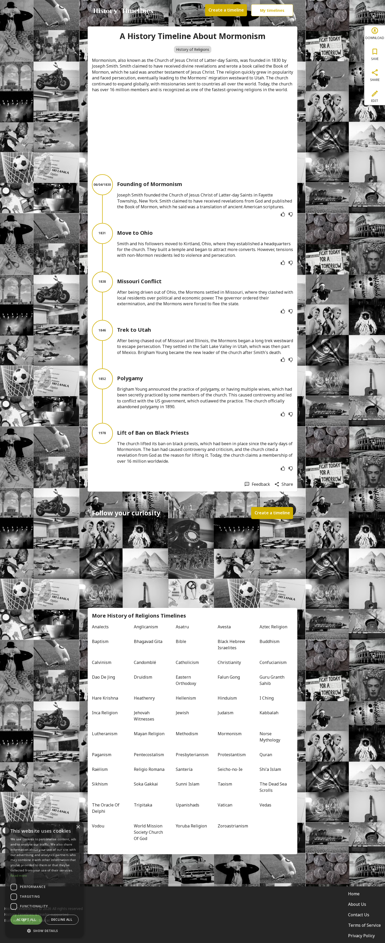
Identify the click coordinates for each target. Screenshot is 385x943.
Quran (266, 754)
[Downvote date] (290, 214)
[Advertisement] (192, 133)
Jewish (182, 713)
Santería (184, 769)
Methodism (187, 734)
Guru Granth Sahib (272, 680)
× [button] (78, 827)
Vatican (225, 805)
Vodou (98, 826)
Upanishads (187, 805)
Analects (100, 627)
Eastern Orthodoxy (186, 680)
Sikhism (100, 784)
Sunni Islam (187, 784)
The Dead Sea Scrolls (274, 787)
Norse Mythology (270, 737)
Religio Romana (149, 769)
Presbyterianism (192, 754)
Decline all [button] (61, 919)
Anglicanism (146, 627)
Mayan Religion (149, 734)
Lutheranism (104, 734)
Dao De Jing (103, 677)
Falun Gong (229, 677)
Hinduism (227, 698)
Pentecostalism (149, 754)
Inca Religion (105, 713)
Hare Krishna (105, 698)
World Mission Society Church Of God (149, 832)
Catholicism (187, 662)
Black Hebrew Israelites (232, 645)
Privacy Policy (361, 936)
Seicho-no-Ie (230, 769)
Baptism (100, 641)
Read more (18, 875)
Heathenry (144, 698)
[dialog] (44, 879)
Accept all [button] (26, 919)
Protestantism (232, 754)
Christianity (229, 662)
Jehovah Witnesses (144, 716)
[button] (44, 930)
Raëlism (100, 769)
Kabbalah (269, 713)
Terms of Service (364, 925)
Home (354, 894)
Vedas (265, 805)
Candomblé (145, 662)
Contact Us (358, 915)
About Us (357, 904)
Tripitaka (143, 805)
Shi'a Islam (270, 769)
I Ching (267, 698)
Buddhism (269, 641)
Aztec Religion (273, 627)
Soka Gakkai (146, 784)
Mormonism (229, 734)
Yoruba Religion (191, 826)
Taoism (225, 784)
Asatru (182, 627)
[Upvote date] (282, 214)
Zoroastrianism (233, 826)
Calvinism (101, 662)
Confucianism (273, 662)
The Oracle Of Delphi (106, 808)
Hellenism (186, 698)
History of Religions (192, 49)
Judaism (225, 713)
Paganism (101, 754)
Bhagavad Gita (148, 641)
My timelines (272, 10)
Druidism (143, 677)
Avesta (224, 627)
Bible (181, 641)
